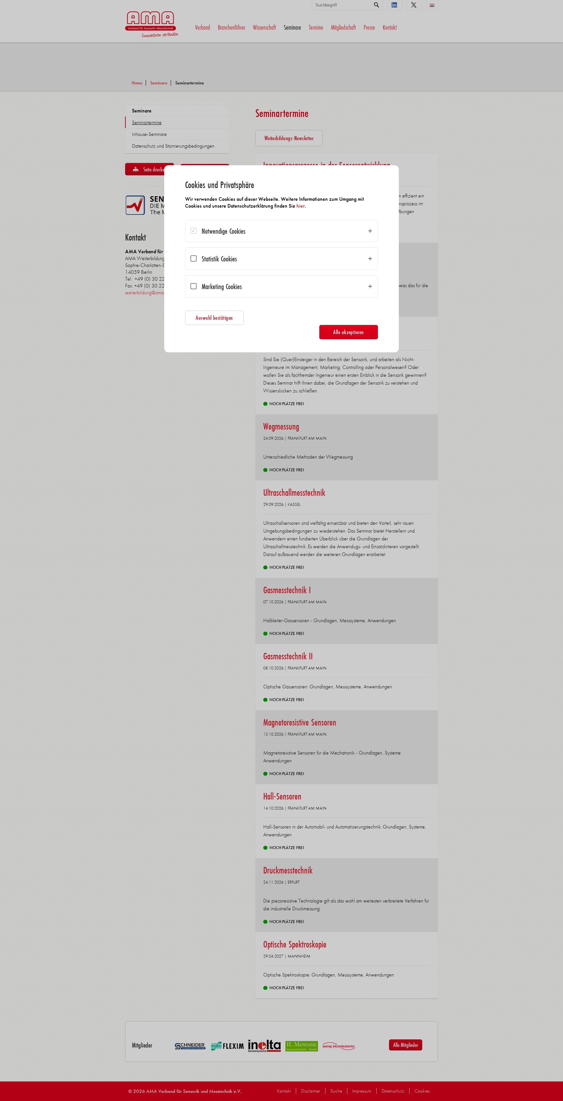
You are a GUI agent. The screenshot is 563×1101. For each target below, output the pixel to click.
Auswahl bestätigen (214, 318)
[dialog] (281, 258)
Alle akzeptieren (348, 332)
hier (300, 205)
